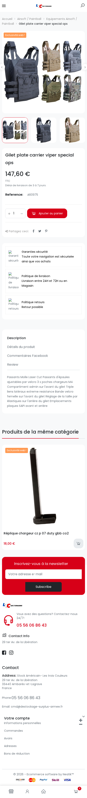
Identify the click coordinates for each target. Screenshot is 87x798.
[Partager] (33, 231)
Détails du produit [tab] (21, 347)
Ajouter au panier (51, 213)
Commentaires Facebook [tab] (27, 355)
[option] (43, 72)
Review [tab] (12, 364)
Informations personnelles (22, 723)
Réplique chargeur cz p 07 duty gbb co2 (36, 533)
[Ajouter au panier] (78, 543)
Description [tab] (16, 338)
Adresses (10, 746)
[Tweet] (39, 231)
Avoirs (8, 738)
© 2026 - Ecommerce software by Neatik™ (43, 774)
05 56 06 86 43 (32, 625)
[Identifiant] (27, 792)
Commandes (13, 731)
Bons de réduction (17, 754)
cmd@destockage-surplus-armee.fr (37, 707)
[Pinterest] (46, 231)
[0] (76, 792)
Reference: (14, 194)
